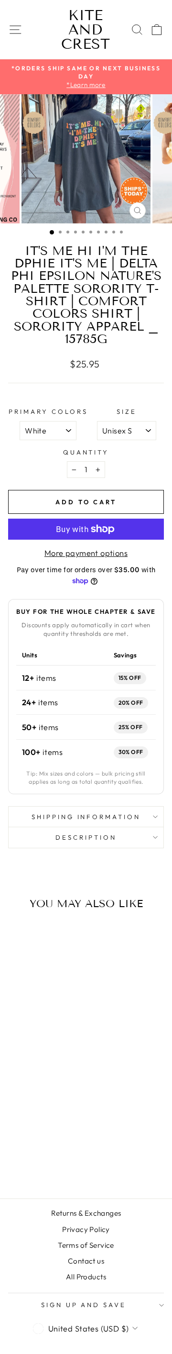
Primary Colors (48, 411)
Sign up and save (84, 1305)
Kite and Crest (85, 30)
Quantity (86, 452)
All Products (86, 1276)
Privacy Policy (86, 1229)
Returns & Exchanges (86, 1213)
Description (86, 837)
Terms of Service (86, 1245)
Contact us (86, 1260)
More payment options (86, 553)
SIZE (127, 411)
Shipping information (86, 817)
